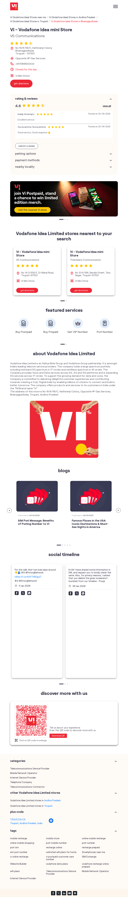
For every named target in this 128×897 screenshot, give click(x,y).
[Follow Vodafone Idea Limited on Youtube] (69, 893)
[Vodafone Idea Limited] (14, 6)
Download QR (58, 735)
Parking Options (25, 153)
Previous (9, 510)
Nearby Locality (24, 166)
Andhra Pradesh (52, 800)
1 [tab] (60, 220)
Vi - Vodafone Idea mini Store (32, 253)
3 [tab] (68, 220)
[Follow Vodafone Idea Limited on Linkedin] (64, 893)
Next (118, 510)
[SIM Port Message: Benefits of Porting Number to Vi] (37, 496)
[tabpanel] (64, 198)
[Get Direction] (51, 822)
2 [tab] (65, 220)
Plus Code (17, 811)
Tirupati (48, 805)
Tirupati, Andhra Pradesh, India (26, 823)
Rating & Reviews (26, 98)
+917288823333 (24, 63)
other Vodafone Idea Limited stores (35, 792)
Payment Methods (27, 160)
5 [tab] (70, 545)
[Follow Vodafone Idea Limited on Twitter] (58, 893)
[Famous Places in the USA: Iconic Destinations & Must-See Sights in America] (91, 496)
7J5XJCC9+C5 (17, 819)
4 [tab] (68, 545)
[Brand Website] (75, 893)
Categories (17, 761)
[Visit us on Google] (53, 893)
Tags (13, 830)
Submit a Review (26, 145)
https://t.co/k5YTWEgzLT (28, 576)
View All (107, 105)
